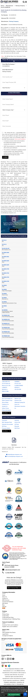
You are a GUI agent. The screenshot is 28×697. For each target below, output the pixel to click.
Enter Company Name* (8, 102)
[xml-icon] (3, 608)
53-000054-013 (6, 319)
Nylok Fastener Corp (7, 400)
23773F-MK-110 (6, 383)
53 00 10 (4, 240)
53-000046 (4, 310)
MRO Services (5, 600)
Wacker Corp (18, 398)
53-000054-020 (6, 327)
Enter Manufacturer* (7, 69)
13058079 (4, 387)
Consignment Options (7, 635)
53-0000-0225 (5, 264)
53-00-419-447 (5, 248)
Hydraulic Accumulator (7, 424)
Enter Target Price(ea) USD (9, 80)
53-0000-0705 (5, 281)
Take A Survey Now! (12, 587)
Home (2, 5)
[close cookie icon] (26, 691)
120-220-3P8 (18, 389)
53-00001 (4, 285)
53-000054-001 (6, 315)
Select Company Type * (8, 108)
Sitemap (5, 606)
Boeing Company (20, 5)
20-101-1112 (18, 383)
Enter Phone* (5, 113)
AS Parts (17, 424)
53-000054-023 (6, 335)
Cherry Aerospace (6, 410)
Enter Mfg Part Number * (8, 64)
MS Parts (4, 426)
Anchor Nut (17, 422)
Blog (3, 605)
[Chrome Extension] (2, 666)
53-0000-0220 (5, 260)
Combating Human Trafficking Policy (11, 619)
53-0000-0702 (5, 273)
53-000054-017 (6, 323)
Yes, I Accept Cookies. (14, 694)
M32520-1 (17, 387)
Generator (4, 420)
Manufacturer (9, 5)
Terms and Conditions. (20, 139)
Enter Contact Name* (7, 97)
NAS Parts (17, 428)
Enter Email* (5, 118)
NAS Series (5, 603)
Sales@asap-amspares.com (15, 454)
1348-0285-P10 (6, 381)
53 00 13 (4, 244)
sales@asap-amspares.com (12, 569)
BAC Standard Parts (7, 422)
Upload (13, 230)
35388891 (17, 381)
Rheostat (17, 426)
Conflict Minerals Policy (8, 617)
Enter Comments (6, 124)
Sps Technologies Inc (7, 398)
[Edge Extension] (9, 666)
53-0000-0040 (5, 252)
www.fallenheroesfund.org (15, 558)
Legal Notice (5, 634)
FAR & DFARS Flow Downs (9, 632)
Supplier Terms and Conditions (9, 626)
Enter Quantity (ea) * (7, 75)
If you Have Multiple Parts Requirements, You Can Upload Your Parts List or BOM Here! (14, 224)
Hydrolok (17, 420)
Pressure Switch (6, 428)
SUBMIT (5, 157)
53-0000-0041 (5, 256)
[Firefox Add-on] (6, 666)
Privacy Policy (5, 614)
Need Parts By (6, 86)
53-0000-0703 (5, 277)
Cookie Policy (5, 615)
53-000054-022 (6, 331)
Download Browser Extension (10, 662)
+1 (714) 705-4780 (9, 572)
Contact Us (5, 598)
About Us (4, 596)
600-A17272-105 (6, 385)
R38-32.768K (5, 391)
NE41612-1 (5, 389)
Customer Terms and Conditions (10, 625)
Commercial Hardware (7, 601)
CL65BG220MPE (19, 385)
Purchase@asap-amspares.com (15, 456)
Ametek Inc (5, 406)
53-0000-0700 (5, 269)
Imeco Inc (17, 404)
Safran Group (5, 408)
